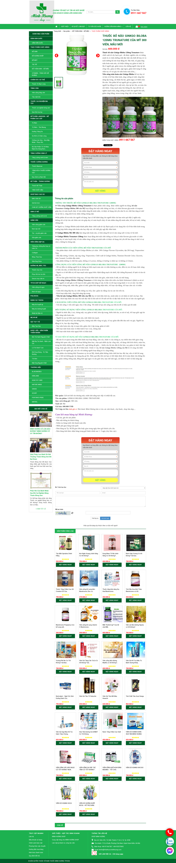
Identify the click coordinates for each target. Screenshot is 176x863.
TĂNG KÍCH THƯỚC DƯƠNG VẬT (41, 172)
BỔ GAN (34, 51)
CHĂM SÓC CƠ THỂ (37, 80)
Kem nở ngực (36, 292)
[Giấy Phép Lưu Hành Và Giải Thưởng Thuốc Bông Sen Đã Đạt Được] (41, 445)
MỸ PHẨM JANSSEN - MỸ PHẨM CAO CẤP (39, 117)
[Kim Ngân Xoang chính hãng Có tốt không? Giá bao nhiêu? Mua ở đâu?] (89, 543)
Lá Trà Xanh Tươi (37, 348)
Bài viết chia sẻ (41, 409)
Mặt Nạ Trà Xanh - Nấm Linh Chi (41, 342)
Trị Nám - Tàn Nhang (39, 127)
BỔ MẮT (34, 60)
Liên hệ (31, 836)
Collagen (35, 253)
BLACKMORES (37, 372)
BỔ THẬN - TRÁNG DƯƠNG (40, 181)
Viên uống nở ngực (38, 287)
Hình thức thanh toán (36, 852)
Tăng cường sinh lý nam (40, 157)
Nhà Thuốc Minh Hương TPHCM (58, 861)
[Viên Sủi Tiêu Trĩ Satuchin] (89, 685)
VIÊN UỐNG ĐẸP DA (37, 242)
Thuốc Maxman (37, 166)
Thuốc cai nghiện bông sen (41, 108)
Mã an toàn (59, 509)
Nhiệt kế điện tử (37, 313)
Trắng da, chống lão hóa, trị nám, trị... (41, 247)
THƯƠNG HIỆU (35, 367)
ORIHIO (34, 389)
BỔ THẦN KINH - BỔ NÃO (40, 69)
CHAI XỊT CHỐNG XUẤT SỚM (41, 207)
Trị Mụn (34, 123)
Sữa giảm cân (36, 237)
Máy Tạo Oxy (36, 326)
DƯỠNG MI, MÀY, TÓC (38, 266)
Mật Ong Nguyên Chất (39, 363)
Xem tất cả (41, 509)
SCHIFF (34, 393)
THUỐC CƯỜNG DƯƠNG (39, 162)
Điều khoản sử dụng (35, 840)
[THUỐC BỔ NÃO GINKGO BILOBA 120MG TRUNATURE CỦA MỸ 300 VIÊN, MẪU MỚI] (77, 55)
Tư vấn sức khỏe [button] (94, 26)
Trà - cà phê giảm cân (39, 233)
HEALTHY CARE (37, 380)
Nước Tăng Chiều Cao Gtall (112, 732)
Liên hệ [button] (128, 26)
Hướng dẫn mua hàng (36, 849)
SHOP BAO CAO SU (37, 194)
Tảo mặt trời (36, 97)
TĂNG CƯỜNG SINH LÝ (38, 153)
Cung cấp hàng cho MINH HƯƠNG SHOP (65, 840)
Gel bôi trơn (36, 203)
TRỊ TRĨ (34, 64)
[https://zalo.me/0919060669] (170, 842)
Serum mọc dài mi (38, 278)
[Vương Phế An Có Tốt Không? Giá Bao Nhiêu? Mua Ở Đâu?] (68, 650)
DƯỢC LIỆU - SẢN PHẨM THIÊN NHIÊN (39, 331)
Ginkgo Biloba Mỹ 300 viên (68, 233)
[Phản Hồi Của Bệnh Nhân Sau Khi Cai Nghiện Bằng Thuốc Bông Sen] (41, 480)
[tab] (64, 198)
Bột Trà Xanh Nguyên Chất (41, 337)
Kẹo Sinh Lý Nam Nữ (39, 177)
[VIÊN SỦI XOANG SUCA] (66, 792)
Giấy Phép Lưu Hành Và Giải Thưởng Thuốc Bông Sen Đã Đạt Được (40, 456)
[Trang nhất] (56, 26)
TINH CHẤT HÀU (37, 190)
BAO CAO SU (36, 198)
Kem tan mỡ (36, 229)
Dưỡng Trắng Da (37, 131)
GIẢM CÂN (34, 220)
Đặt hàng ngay (100, 151)
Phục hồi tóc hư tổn (38, 274)
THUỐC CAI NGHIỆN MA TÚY (39, 102)
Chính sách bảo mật (35, 843)
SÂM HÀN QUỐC (36, 38)
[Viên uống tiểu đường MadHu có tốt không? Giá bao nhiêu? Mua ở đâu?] (117, 650)
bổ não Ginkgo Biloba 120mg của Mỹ (113, 348)
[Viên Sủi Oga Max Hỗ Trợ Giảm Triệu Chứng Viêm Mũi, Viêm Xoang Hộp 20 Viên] (65, 721)
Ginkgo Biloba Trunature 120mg (70, 236)
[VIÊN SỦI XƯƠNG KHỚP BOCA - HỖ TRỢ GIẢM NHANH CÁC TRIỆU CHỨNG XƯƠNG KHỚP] (90, 792)
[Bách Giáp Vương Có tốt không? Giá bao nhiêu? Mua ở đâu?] (135, 543)
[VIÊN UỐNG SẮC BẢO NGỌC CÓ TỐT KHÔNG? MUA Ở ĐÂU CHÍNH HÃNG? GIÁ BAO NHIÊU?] (65, 757)
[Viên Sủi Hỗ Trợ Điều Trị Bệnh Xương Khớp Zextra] (135, 650)
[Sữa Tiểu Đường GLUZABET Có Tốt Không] (89, 721)
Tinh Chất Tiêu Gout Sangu (135, 696)
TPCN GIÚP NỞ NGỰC (38, 283)
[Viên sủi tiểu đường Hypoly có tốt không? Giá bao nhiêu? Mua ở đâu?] (138, 614)
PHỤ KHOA (34, 296)
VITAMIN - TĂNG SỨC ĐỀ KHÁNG (40, 74)
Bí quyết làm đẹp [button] (78, 26)
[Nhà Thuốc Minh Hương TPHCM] (41, 12)
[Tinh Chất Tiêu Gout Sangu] (135, 685)
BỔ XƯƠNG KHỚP (38, 56)
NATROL (35, 402)
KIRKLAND (35, 376)
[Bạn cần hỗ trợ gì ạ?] (170, 850)
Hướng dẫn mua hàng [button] (112, 26)
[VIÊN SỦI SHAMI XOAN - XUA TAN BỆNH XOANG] (135, 721)
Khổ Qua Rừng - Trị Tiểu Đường (40, 353)
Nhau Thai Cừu (37, 257)
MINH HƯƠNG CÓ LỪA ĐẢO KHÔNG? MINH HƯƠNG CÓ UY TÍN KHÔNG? (40, 431)
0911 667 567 (127, 139)
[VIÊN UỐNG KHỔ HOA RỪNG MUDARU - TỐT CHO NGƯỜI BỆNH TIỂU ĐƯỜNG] (112, 757)
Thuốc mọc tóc (37, 270)
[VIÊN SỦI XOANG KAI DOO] (135, 757)
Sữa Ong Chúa (37, 261)
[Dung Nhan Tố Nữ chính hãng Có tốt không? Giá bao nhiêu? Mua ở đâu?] (112, 543)
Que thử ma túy (37, 112)
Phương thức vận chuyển (37, 846)
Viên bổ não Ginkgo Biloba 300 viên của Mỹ (73, 296)
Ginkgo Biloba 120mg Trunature (79, 206)
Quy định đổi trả (34, 856)
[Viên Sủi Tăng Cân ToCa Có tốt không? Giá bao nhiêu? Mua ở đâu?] (88, 650)
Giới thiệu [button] (65, 26)
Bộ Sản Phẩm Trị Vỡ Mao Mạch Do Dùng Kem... (40, 148)
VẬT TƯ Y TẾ (35, 322)
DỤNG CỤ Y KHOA (36, 300)
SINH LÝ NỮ (34, 212)
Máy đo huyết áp (37, 304)
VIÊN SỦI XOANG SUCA (64, 803)
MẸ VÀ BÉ (33, 317)
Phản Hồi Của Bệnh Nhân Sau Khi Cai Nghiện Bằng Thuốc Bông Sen (39, 493)
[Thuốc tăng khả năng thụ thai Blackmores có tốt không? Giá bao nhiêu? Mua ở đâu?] (112, 578)
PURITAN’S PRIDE (38, 397)
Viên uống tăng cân (38, 93)
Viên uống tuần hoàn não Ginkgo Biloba (118, 74)
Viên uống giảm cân (38, 224)
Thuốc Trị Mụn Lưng (38, 84)
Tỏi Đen (34, 359)
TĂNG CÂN (34, 88)
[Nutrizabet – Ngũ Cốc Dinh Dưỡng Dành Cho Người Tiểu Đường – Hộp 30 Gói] (65, 685)
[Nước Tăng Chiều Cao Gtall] (114, 721)
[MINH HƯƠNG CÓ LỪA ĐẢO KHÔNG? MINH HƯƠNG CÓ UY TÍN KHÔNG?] (41, 419)
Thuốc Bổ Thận (37, 186)
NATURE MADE (37, 384)
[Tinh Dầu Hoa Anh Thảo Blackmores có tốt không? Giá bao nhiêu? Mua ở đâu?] (135, 578)
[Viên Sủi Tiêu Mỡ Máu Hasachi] (112, 685)
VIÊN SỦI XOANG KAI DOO (134, 767)
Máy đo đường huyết (39, 309)
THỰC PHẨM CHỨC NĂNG (39, 47)
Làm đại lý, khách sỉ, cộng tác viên (63, 843)
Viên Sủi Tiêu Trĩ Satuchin (87, 696)
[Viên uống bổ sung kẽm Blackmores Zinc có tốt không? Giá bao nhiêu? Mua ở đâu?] (89, 578)
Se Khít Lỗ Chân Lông (39, 136)
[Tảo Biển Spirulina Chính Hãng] (65, 543)
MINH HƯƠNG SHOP (58, 836)
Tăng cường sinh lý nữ (39, 216)
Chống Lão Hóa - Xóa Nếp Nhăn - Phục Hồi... (41, 141)
